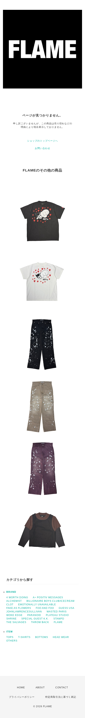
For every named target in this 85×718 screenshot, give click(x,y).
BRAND (11, 592)
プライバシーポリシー (22, 697)
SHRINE (11, 618)
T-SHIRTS (24, 637)
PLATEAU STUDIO (57, 615)
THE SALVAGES (16, 622)
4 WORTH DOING (17, 597)
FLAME (58, 622)
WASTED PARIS (57, 611)
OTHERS (11, 640)
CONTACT (61, 687)
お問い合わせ (42, 148)
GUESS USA (66, 608)
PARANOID (34, 615)
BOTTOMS (41, 637)
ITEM (9, 631)
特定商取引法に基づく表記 (60, 697)
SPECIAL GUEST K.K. (35, 618)
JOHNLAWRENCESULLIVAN (24, 611)
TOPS (9, 637)
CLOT (9, 604)
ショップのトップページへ (42, 140)
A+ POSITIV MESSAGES (48, 597)
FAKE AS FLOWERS (18, 608)
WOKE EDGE (14, 615)
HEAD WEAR (61, 637)
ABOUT (40, 687)
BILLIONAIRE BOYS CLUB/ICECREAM (50, 601)
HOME (21, 687)
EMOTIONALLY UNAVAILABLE (37, 604)
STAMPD (58, 618)
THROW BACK (40, 622)
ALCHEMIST (14, 601)
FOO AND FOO (45, 608)
